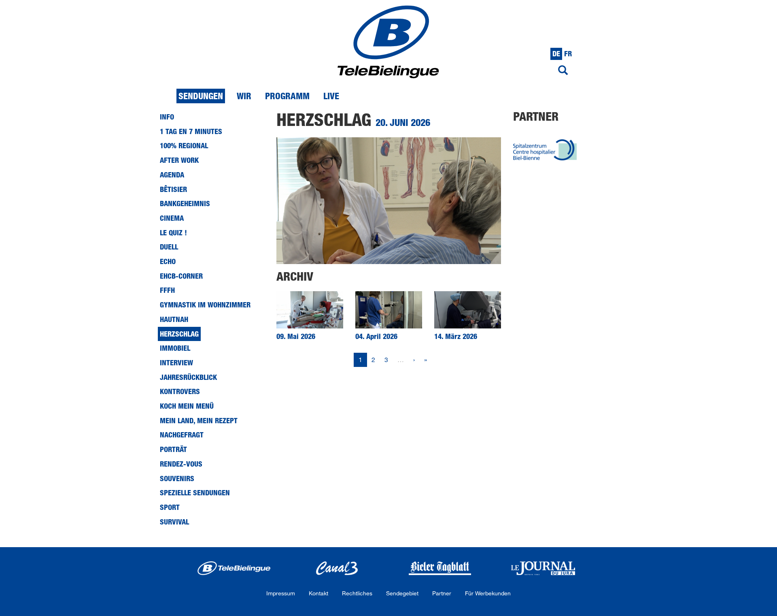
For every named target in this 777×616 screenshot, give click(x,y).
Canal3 (337, 568)
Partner (441, 593)
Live (331, 95)
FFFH (167, 290)
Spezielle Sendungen (195, 492)
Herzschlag (179, 333)
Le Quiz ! (173, 232)
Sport (170, 507)
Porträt (173, 449)
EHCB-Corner (181, 275)
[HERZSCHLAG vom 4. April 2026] (388, 310)
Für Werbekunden (488, 593)
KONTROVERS (180, 391)
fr (568, 53)
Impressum (280, 593)
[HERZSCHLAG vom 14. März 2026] (467, 310)
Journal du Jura (543, 568)
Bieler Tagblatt (440, 568)
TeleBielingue (233, 568)
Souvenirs (177, 478)
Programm (287, 95)
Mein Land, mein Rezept (199, 420)
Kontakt (318, 593)
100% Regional (184, 145)
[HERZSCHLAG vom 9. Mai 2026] (309, 310)
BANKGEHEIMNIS (185, 203)
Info (167, 116)
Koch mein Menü (187, 405)
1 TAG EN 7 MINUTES (191, 131)
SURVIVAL (174, 521)
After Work (179, 160)
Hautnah (174, 319)
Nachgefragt (182, 434)
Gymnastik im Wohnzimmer (205, 304)
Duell (169, 246)
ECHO (168, 261)
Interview (176, 362)
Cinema (172, 217)
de (556, 53)
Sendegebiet (402, 593)
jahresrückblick (188, 377)
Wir (244, 95)
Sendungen (200, 95)
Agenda (172, 174)
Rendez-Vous (181, 463)
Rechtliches (357, 593)
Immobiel (175, 347)
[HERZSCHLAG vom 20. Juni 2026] (388, 200)
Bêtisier (173, 189)
